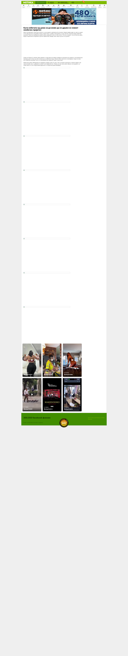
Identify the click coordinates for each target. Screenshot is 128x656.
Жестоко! (53, 6)
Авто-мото (48, 6)
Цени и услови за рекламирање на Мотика (96, 417)
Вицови (33, 6)
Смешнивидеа (23, 7)
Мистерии (29, 6)
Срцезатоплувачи (70, 6)
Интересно (64, 6)
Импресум (90, 419)
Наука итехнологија (87, 7)
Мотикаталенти (77, 7)
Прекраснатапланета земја (93, 7)
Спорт (82, 6)
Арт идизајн (104, 7)
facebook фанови (36, 417)
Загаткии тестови (43, 7)
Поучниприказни (100, 7)
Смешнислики (58, 7)
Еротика (38, 6)
